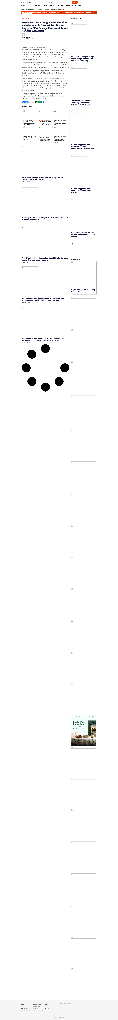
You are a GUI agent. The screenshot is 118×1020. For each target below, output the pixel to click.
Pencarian (75, 2)
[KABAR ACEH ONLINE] (26, 2)
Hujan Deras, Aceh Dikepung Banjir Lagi (83, 290)
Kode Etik (35, 1008)
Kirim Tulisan (24, 1008)
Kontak (47, 1008)
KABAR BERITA (25, 18)
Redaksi (23, 1004)
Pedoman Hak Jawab (26, 1011)
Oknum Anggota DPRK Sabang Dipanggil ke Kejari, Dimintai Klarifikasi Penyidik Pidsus (60, 139)
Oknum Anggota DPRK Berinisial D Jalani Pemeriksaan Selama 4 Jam (60, 122)
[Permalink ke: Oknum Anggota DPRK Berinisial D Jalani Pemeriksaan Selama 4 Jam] (61, 114)
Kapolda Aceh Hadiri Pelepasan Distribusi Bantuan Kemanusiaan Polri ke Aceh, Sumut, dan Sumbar (43, 299)
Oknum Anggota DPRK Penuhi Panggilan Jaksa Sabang (29, 138)
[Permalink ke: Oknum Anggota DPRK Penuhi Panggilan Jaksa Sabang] (30, 130)
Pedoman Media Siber (38, 1011)
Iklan (46, 1004)
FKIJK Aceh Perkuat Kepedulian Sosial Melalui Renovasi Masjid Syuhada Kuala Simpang (60, 12)
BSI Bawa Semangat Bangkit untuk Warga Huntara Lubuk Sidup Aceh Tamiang (29, 122)
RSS (62, 1006)
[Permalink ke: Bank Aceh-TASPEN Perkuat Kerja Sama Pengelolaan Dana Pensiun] (45, 130)
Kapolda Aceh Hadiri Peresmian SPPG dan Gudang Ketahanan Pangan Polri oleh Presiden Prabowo (43, 339)
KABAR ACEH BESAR (43, 135)
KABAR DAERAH (26, 118)
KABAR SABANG (57, 118)
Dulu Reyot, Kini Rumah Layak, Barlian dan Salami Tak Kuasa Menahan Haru (45, 218)
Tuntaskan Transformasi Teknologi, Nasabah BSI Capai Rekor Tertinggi (45, 123)
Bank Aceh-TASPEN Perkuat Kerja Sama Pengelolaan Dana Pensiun (44, 140)
